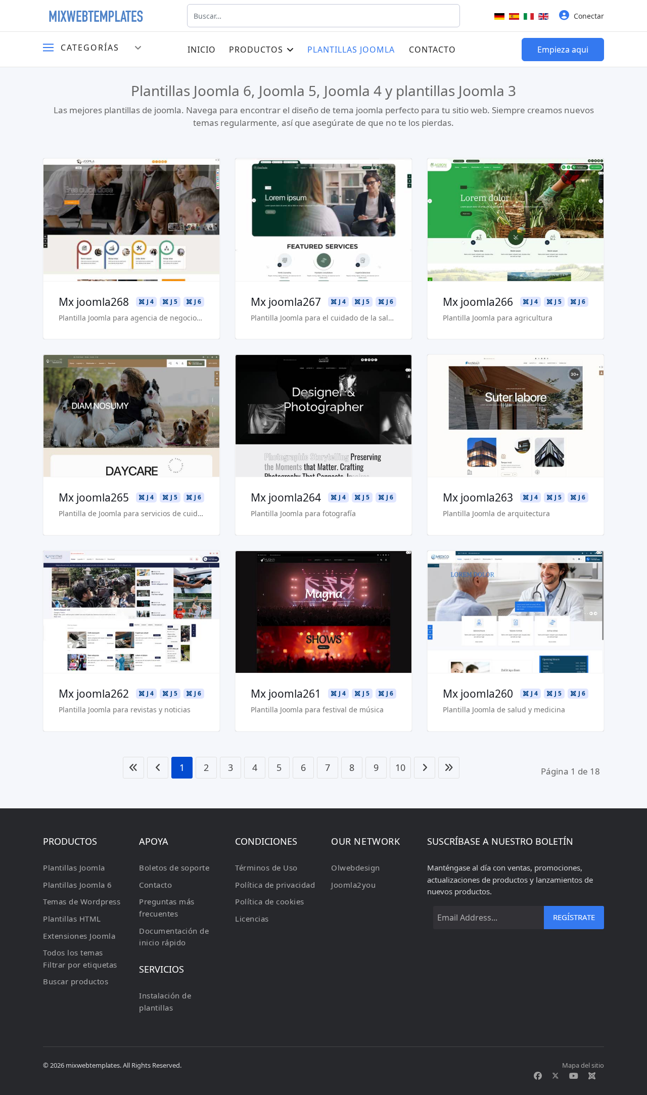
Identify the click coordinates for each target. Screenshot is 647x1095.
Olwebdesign (355, 867)
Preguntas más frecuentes (167, 907)
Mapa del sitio (583, 1065)
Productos (256, 49)
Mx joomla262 (94, 694)
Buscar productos (75, 981)
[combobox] (323, 15)
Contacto (432, 49)
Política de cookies (269, 901)
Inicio (202, 49)
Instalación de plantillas (165, 1001)
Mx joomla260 (478, 694)
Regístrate (574, 917)
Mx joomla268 (94, 302)
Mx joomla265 (94, 497)
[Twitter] (555, 1075)
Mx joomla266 (478, 302)
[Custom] (591, 1075)
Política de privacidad (275, 885)
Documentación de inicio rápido (174, 937)
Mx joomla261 (286, 694)
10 (400, 767)
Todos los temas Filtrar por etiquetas (80, 958)
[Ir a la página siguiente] (424, 768)
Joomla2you (353, 885)
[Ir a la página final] (448, 768)
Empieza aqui (562, 49)
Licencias (252, 919)
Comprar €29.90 (131, 249)
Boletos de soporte (174, 867)
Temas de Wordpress (81, 901)
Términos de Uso (266, 867)
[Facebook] (538, 1075)
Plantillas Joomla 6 (77, 885)
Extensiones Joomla (79, 936)
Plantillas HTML (72, 919)
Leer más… (131, 190)
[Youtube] (573, 1075)
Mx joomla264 (286, 497)
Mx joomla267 (286, 302)
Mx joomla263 (478, 497)
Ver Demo (131, 220)
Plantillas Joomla (351, 49)
